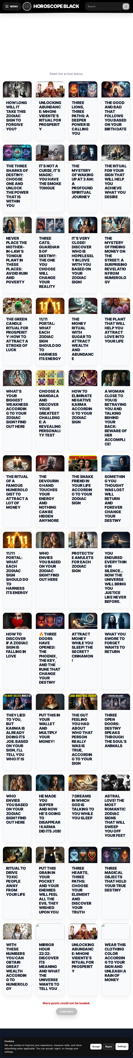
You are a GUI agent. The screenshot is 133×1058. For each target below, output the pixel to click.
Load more (66, 1011)
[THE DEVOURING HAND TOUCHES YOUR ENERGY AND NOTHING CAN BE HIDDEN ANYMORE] (50, 463)
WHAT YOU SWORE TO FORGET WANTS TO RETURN (115, 643)
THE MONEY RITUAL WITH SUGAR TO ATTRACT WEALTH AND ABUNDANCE (83, 339)
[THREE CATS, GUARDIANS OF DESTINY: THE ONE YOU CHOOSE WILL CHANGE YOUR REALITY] (50, 225)
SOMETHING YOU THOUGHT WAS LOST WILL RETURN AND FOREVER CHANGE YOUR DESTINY (115, 498)
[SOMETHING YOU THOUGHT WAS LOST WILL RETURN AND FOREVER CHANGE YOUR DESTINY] (115, 463)
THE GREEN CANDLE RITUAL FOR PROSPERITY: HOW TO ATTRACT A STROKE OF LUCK (17, 334)
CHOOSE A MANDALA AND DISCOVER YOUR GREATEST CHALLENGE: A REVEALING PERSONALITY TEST (50, 413)
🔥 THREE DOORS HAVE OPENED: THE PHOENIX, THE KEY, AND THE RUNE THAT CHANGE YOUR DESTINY (49, 658)
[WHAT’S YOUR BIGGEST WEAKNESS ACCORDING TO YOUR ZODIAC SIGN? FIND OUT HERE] (17, 378)
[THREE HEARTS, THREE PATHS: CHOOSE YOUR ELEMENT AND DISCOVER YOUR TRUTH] (83, 855)
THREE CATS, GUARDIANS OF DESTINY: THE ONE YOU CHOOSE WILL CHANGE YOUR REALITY (49, 262)
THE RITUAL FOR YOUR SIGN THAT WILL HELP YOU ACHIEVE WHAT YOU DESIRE (116, 181)
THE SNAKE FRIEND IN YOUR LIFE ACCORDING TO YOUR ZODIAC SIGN (82, 489)
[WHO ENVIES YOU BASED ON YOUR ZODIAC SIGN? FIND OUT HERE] (50, 540)
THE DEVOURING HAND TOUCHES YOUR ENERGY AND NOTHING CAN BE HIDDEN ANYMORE (49, 498)
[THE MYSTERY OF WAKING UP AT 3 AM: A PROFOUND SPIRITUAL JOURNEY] (83, 153)
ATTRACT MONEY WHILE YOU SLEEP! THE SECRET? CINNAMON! (82, 647)
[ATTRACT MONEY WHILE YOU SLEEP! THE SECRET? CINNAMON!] (83, 621)
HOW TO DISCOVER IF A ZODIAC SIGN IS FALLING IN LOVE (17, 645)
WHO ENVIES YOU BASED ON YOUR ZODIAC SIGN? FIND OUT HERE (50, 566)
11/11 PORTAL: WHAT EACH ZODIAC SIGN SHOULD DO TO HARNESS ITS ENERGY (50, 339)
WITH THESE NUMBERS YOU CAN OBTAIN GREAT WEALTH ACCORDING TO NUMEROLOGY (17, 966)
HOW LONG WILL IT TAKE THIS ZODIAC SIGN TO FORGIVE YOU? (16, 115)
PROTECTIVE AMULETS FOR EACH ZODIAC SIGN (83, 562)
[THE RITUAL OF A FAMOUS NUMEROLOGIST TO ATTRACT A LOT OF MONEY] (17, 463)
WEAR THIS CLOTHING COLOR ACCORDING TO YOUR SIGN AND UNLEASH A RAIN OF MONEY (115, 962)
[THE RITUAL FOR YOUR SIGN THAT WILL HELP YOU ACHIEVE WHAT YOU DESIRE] (115, 153)
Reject (108, 1046)
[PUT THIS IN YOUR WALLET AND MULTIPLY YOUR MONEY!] (50, 702)
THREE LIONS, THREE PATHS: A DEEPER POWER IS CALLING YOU (81, 118)
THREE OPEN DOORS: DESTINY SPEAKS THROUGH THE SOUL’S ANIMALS (116, 730)
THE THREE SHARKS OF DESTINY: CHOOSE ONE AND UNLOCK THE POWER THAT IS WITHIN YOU (17, 186)
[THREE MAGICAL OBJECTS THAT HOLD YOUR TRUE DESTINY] (115, 855)
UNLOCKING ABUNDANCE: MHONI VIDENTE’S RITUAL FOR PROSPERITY (50, 115)
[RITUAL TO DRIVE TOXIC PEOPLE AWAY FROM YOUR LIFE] (17, 855)
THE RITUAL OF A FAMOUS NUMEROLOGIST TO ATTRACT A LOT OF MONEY (17, 492)
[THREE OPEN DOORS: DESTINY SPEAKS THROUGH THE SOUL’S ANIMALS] (115, 702)
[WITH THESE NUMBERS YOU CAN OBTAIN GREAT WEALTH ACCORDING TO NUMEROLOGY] (17, 931)
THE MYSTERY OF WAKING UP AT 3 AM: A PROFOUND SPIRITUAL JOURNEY (83, 181)
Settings (122, 1046)
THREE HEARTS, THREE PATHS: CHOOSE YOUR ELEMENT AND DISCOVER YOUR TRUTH (81, 890)
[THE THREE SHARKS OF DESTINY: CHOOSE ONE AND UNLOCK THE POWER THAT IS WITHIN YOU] (17, 153)
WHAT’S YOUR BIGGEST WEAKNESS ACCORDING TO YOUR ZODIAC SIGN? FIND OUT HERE (17, 409)
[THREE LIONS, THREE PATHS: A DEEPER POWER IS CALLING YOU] (83, 89)
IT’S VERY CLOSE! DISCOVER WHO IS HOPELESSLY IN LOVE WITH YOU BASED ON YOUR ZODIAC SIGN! (83, 260)
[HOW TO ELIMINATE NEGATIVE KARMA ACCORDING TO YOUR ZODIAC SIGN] (83, 378)
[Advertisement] (66, 39)
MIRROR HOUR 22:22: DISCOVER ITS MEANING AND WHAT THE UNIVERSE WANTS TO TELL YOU (49, 966)
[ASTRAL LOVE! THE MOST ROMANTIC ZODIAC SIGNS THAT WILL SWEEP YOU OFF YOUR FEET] (115, 783)
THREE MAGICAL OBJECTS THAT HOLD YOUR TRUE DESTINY (115, 879)
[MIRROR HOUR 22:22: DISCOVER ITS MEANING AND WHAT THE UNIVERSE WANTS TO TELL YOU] (50, 931)
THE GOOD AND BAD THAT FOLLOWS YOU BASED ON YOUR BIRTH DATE (116, 115)
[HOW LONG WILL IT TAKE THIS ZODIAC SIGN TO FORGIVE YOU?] (17, 89)
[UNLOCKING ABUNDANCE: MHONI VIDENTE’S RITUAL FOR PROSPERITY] (50, 89)
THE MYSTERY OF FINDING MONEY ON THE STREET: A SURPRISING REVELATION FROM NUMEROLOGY (116, 260)
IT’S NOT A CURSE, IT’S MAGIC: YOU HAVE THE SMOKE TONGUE (50, 177)
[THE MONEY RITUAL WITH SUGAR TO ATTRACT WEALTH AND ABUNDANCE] (83, 306)
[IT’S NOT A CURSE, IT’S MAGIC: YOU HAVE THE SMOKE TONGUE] (50, 153)
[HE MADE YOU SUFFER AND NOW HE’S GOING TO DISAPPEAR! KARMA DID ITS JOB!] (50, 783)
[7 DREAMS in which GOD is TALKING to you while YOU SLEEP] (83, 783)
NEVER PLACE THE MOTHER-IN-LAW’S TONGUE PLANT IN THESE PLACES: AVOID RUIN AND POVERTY (17, 260)
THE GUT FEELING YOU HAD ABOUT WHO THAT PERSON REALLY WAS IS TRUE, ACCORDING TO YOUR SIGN (82, 739)
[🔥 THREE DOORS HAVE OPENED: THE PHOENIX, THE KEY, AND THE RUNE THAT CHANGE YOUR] (50, 621)
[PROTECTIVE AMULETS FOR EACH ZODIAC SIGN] (83, 540)
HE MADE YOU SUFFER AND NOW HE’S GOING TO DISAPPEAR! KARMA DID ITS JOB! (50, 813)
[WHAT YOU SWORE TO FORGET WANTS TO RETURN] (115, 621)
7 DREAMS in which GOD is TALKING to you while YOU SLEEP (83, 807)
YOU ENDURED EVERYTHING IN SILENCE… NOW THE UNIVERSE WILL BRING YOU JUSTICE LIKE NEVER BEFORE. (116, 577)
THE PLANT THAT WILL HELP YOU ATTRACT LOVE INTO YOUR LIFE (115, 330)
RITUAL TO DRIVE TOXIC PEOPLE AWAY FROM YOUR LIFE (16, 881)
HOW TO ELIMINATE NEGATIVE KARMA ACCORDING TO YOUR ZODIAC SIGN (82, 406)
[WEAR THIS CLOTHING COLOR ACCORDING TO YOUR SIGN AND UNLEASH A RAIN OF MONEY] (115, 931)
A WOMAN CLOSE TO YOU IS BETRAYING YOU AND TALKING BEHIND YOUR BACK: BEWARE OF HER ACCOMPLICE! (116, 417)
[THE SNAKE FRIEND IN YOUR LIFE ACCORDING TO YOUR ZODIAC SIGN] (83, 463)
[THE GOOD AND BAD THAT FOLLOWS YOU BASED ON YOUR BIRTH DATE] (115, 89)
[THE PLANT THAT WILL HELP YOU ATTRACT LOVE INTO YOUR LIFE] (115, 306)
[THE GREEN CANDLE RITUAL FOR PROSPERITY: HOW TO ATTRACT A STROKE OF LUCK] (17, 306)
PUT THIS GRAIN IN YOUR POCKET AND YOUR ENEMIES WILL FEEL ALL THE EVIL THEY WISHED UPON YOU (49, 890)
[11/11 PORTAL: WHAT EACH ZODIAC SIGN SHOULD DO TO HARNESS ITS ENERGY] (50, 306)
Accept (96, 1046)
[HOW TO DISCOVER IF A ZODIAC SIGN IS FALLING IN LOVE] (17, 621)
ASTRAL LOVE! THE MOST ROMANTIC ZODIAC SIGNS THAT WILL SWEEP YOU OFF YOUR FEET (115, 816)
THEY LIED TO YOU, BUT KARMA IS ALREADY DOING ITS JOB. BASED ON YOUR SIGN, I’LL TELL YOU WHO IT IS (17, 737)
